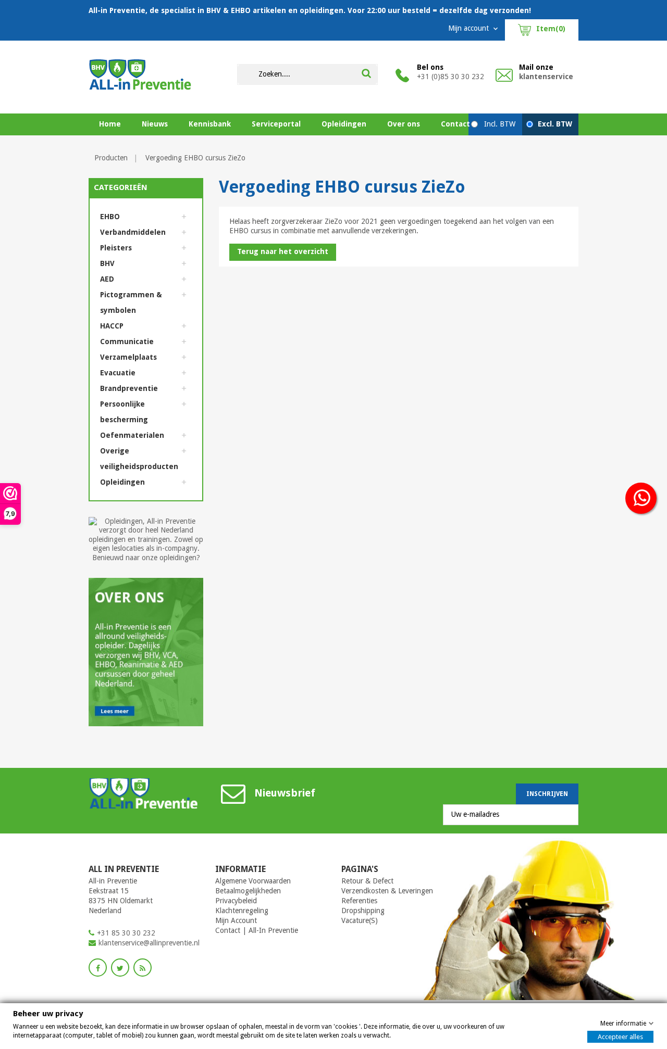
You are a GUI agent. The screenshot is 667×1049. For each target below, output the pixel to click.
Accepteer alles (620, 1037)
